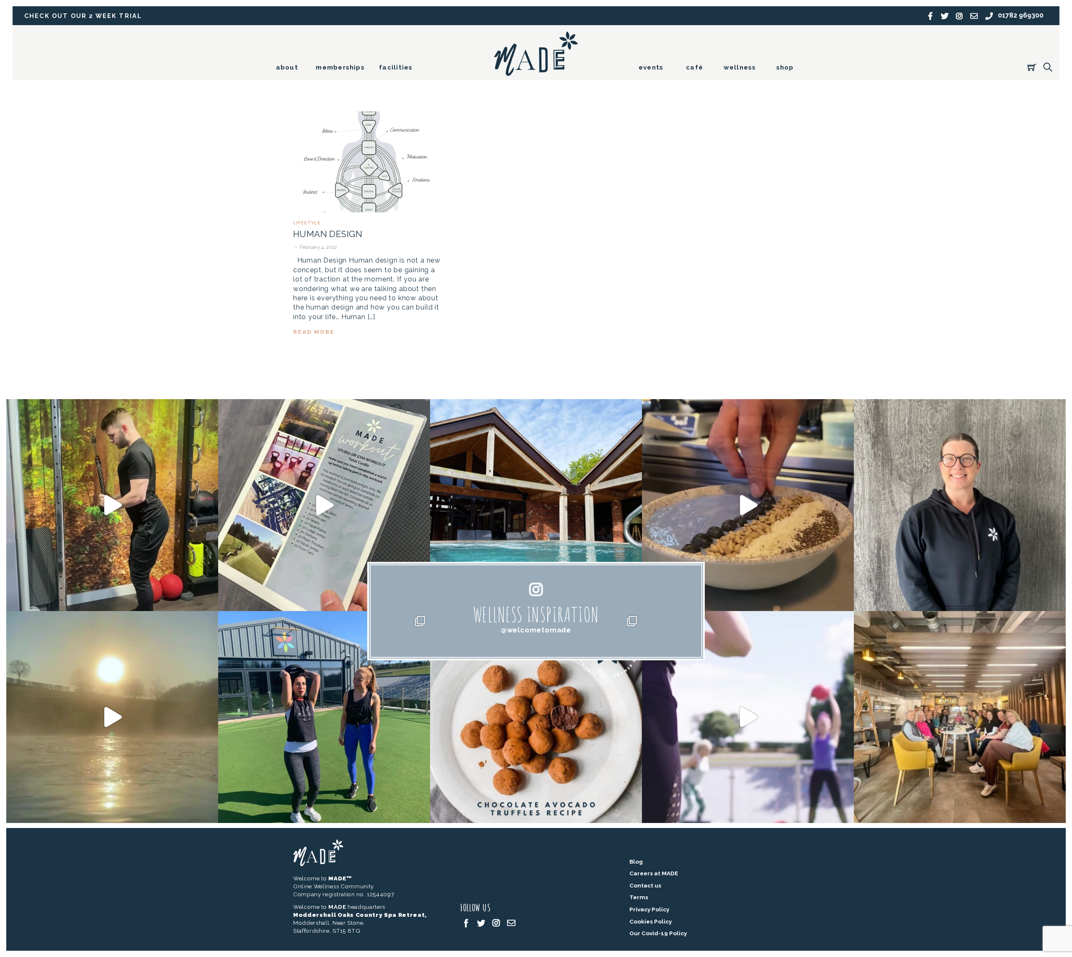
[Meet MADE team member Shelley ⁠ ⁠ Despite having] (960, 505)
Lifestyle (306, 223)
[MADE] (536, 72)
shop (785, 67)
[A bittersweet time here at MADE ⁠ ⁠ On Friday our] (960, 717)
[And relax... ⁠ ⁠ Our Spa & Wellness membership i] (536, 505)
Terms (638, 897)
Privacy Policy (649, 909)
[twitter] (481, 922)
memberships (340, 67)
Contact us (645, 885)
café (694, 67)
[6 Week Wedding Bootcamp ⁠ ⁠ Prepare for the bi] (324, 717)
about (287, 67)
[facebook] (466, 922)
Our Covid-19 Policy (658, 933)
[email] (511, 922)
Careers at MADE (653, 873)
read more (314, 331)
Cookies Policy (650, 921)
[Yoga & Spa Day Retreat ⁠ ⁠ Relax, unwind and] (112, 717)
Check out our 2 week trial (83, 15)
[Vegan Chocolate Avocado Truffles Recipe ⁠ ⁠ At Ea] (536, 717)
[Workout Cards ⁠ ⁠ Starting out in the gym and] (324, 505)
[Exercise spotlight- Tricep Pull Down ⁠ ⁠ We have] (112, 505)
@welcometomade (536, 630)
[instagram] (496, 922)
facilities (395, 67)
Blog (636, 861)
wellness (740, 67)
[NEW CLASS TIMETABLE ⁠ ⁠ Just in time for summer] (748, 717)
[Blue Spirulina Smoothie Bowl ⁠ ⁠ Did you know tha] (748, 505)
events (651, 67)
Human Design (327, 234)
